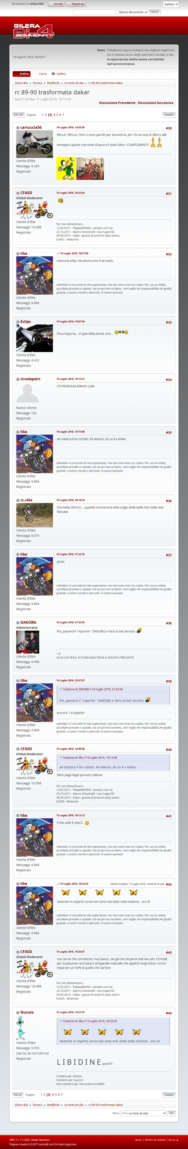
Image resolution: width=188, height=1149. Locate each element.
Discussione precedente (117, 103)
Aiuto (138, 1139)
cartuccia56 (30, 127)
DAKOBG (28, 622)
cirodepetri (30, 378)
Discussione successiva (155, 103)
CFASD (26, 192)
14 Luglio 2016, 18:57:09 (74, 253)
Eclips (25, 321)
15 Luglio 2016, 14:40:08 (70, 748)
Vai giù (18, 115)
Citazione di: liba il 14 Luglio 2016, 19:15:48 (90, 758)
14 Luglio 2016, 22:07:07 (70, 680)
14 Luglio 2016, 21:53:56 (70, 622)
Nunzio (27, 1012)
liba (23, 253)
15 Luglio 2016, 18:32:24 (74, 883)
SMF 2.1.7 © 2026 (19, 1139)
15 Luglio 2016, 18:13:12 (70, 815)
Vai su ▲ (174, 1139)
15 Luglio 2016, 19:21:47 (70, 1012)
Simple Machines (40, 1139)
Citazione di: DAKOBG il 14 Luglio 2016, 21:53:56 (93, 689)
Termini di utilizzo (155, 1139)
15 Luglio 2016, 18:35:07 (70, 951)
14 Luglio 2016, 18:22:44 (70, 192)
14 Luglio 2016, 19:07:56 (70, 321)
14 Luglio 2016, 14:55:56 (70, 127)
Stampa (169, 115)
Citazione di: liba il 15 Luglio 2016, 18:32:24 (90, 1021)
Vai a (116, 1113)
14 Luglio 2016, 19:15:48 (70, 431)
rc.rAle (26, 500)
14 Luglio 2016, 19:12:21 (70, 378)
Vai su (18, 1095)
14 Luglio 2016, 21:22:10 (70, 554)
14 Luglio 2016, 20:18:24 (70, 500)
